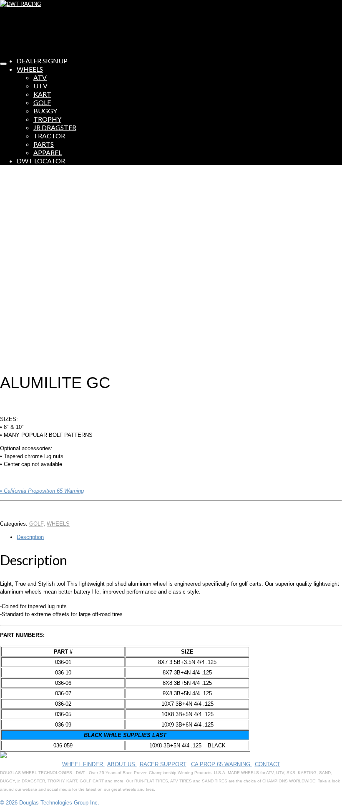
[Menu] (3, 64)
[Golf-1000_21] (95, 360)
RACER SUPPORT (163, 764)
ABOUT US (122, 764)
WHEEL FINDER (83, 764)
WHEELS (58, 524)
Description (30, 537)
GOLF (36, 524)
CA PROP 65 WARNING (221, 764)
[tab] (179, 537)
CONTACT (267, 764)
